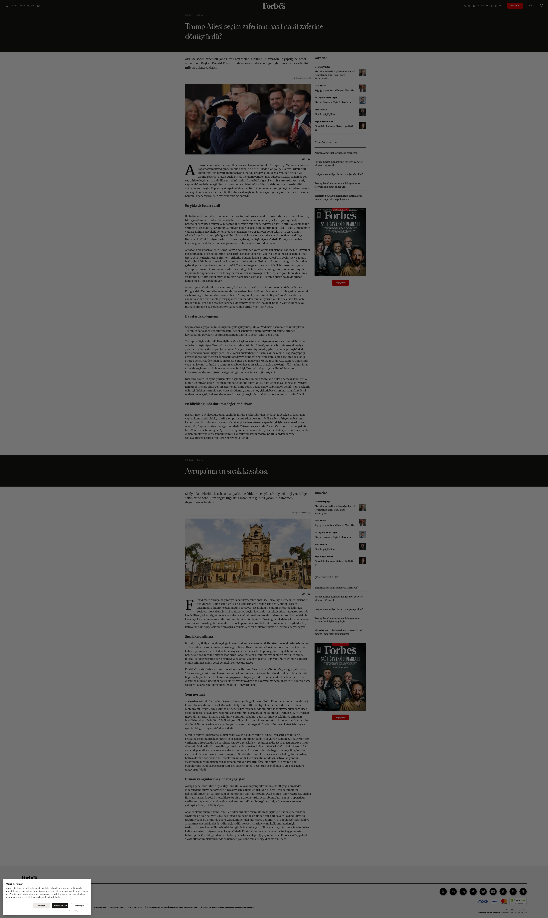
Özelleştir (79, 906)
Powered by (78, 911)
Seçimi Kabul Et (60, 906)
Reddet (41, 906)
